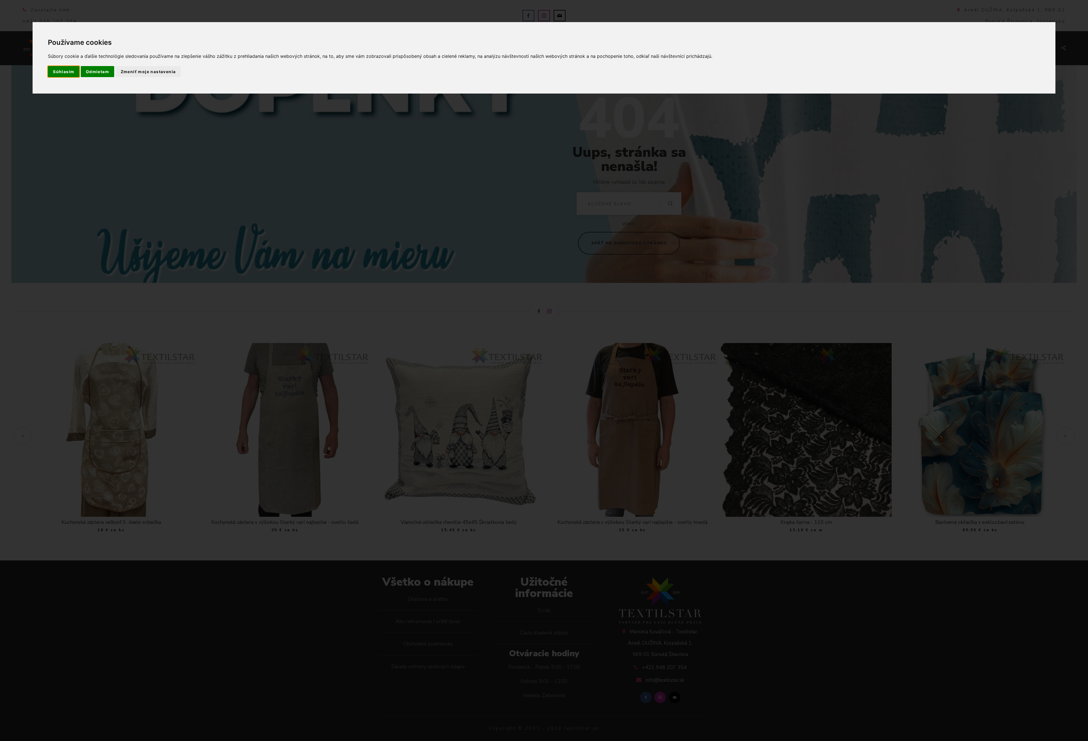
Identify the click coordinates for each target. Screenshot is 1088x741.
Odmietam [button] (97, 71)
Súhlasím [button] (63, 71)
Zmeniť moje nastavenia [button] (148, 71)
